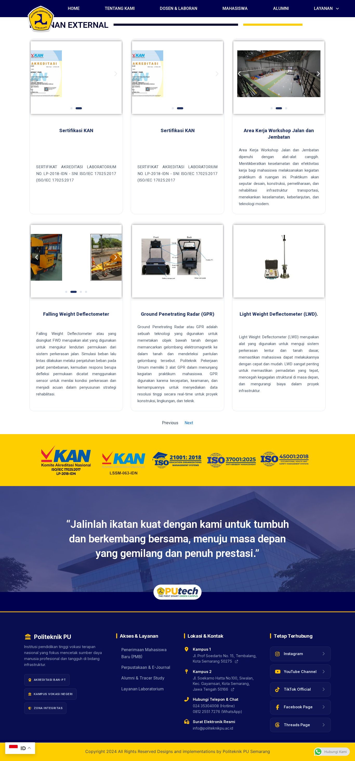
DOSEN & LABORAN (178, 8)
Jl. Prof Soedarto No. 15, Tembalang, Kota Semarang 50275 (225, 659)
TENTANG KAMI (120, 8)
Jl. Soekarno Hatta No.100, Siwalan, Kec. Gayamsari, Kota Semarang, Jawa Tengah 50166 (223, 683)
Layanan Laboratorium (142, 688)
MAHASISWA (235, 8)
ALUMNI (281, 8)
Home (74, 8)
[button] (326, 9)
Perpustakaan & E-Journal (145, 667)
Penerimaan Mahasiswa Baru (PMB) (144, 653)
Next (189, 422)
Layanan (323, 8)
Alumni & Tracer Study (143, 678)
